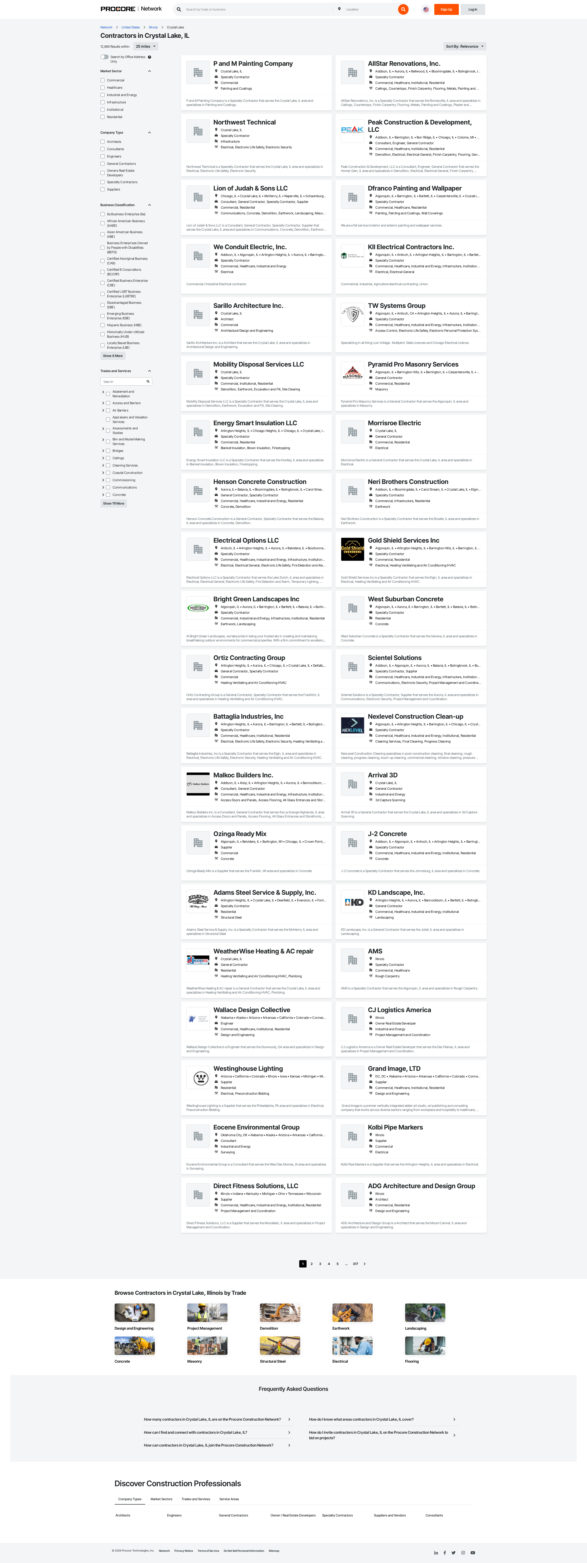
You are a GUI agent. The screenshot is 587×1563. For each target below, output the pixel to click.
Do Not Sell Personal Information (244, 1550)
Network (151, 9)
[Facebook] (444, 1553)
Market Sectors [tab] (161, 1499)
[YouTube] (473, 1553)
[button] (102, 80)
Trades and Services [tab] (196, 1499)
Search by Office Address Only (128, 59)
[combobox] (370, 9)
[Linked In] (436, 1553)
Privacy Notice (183, 1550)
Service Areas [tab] (229, 1499)
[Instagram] (463, 1553)
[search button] (403, 9)
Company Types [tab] (129, 1499)
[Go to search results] (148, 381)
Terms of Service (208, 1550)
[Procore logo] (118, 9)
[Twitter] (453, 1553)
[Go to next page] (364, 1264)
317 (355, 1264)
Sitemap (274, 1550)
